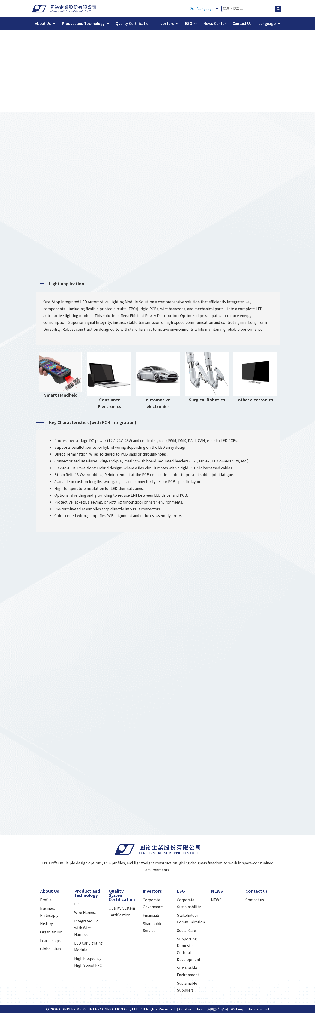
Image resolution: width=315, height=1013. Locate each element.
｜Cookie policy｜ (191, 1009)
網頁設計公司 (217, 1009)
